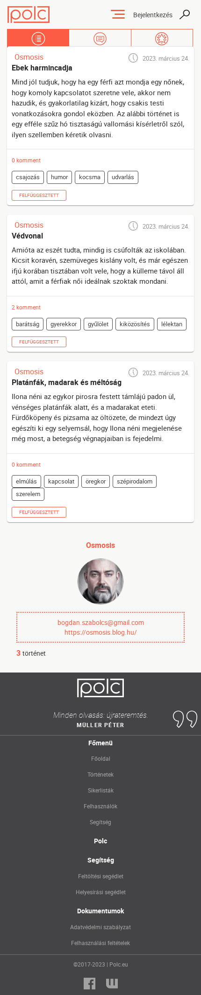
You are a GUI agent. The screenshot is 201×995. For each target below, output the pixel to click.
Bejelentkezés (152, 14)
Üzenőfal (100, 38)
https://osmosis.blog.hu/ (101, 632)
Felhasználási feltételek (100, 942)
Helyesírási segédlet (101, 892)
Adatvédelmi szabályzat (100, 927)
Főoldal (100, 758)
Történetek (100, 774)
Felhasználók (100, 806)
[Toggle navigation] (118, 14)
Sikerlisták (101, 790)
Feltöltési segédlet (100, 876)
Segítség (100, 822)
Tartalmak (38, 38)
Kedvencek (162, 38)
